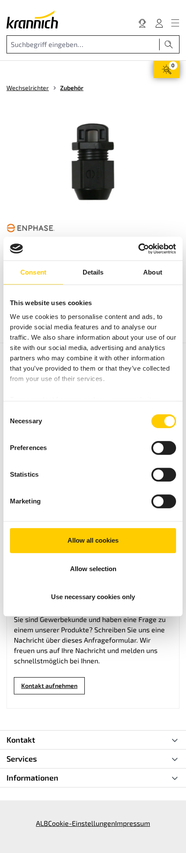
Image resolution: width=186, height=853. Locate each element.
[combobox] (83, 44)
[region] (93, 163)
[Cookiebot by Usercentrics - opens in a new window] (138, 248)
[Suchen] (169, 44)
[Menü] (175, 23)
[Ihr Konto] (159, 23)
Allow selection (93, 568)
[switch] (163, 448)
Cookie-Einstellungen (81, 823)
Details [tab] (93, 272)
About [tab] (152, 272)
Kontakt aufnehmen (49, 685)
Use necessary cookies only (93, 596)
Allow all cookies (93, 540)
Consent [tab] (33, 272)
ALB (42, 823)
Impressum (132, 823)
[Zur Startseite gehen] (32, 19)
